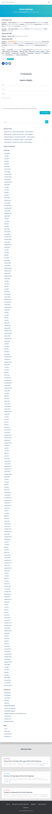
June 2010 (6, 638)
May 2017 (6, 422)
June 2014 (6, 513)
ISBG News (6, 700)
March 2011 (7, 615)
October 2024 (7, 210)
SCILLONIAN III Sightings (9, 711)
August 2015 (7, 476)
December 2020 (7, 330)
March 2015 (7, 489)
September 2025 (8, 182)
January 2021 (7, 328)
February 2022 (7, 294)
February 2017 (7, 429)
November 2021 (7, 302)
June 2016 (6, 450)
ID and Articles (7, 698)
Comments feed (7, 733)
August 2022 (7, 278)
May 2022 (6, 286)
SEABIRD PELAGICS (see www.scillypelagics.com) (15, 713)
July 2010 (6, 635)
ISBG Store (6, 703)
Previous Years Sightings (10, 708)
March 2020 (7, 354)
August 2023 (7, 247)
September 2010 (8, 630)
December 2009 (7, 654)
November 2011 (7, 594)
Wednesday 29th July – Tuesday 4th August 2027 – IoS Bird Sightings (19, 137)
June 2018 (6, 393)
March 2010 (7, 646)
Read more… (42, 764)
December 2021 (7, 299)
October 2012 (7, 565)
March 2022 (7, 291)
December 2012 (7, 560)
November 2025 (7, 176)
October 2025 (7, 179)
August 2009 (7, 664)
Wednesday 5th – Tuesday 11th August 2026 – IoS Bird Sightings (18, 134)
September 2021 (8, 307)
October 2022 (7, 273)
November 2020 (7, 333)
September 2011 (8, 599)
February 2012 (7, 586)
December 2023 (7, 236)
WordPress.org (7, 736)
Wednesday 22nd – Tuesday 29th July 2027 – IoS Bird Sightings (18, 139)
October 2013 (7, 534)
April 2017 (6, 424)
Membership (33, 804)
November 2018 (7, 382)
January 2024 (7, 234)
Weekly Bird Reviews (8, 721)
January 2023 (7, 265)
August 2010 (7, 633)
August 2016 (7, 445)
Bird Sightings (7, 695)
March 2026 (7, 166)
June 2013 (6, 544)
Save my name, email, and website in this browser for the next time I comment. (20, 108)
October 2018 (7, 385)
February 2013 (7, 555)
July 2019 (6, 367)
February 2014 (7, 523)
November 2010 (7, 625)
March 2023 (7, 260)
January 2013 (7, 557)
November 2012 (7, 562)
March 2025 (7, 197)
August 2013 (7, 539)
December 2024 (7, 205)
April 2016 (6, 456)
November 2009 (7, 656)
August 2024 (7, 216)
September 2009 (8, 662)
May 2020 (6, 349)
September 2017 (8, 411)
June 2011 (6, 607)
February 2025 (7, 200)
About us (8, 804)
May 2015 (6, 484)
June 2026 (6, 158)
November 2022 (7, 270)
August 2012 (7, 570)
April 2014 (6, 518)
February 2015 (7, 492)
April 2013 (6, 549)
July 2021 (6, 312)
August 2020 (7, 341)
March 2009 (7, 677)
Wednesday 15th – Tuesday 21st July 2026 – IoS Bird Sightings (18, 142)
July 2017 (6, 416)
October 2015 (7, 471)
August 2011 (7, 602)
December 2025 (7, 174)
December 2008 (7, 685)
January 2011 (7, 620)
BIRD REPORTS (7, 692)
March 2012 (7, 583)
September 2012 (8, 568)
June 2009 (6, 669)
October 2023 (7, 242)
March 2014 (7, 521)
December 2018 (7, 380)
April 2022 (6, 289)
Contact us (26, 807)
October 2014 (7, 502)
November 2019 (7, 356)
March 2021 (7, 322)
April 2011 (6, 612)
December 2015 (7, 466)
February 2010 (7, 649)
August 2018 (7, 390)
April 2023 (6, 257)
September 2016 (8, 442)
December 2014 (7, 497)
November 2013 (7, 531)
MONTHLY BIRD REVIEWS (9, 705)
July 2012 (6, 573)
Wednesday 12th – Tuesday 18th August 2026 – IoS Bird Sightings (18, 131)
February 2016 (7, 461)
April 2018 (6, 398)
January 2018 (7, 403)
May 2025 (6, 192)
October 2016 (7, 440)
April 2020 (6, 351)
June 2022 (6, 283)
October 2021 (7, 304)
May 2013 (6, 547)
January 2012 (7, 589)
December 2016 (7, 435)
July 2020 (6, 343)
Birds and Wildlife (42, 804)
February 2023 (7, 263)
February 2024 (7, 231)
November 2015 (7, 469)
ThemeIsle (30, 810)
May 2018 (6, 396)
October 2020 (7, 336)
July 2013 (6, 542)
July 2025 (6, 187)
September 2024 (8, 213)
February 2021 (7, 325)
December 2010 (7, 622)
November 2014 (7, 500)
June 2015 (6, 482)
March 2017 (7, 427)
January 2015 (7, 495)
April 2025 (6, 195)
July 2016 (6, 448)
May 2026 (6, 161)
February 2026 (7, 169)
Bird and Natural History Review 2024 (20, 804)
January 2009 (7, 682)
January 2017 (7, 432)
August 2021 (7, 310)
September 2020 (8, 338)
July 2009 (6, 667)
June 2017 (6, 419)
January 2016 (7, 463)
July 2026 (6, 156)
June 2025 (6, 189)
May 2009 (6, 672)
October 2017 (7, 409)
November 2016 (7, 437)
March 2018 (7, 401)
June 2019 (6, 369)
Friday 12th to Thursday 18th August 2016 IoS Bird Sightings (22, 761)
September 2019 (8, 362)
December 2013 (7, 529)
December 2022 (7, 268)
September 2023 (8, 244)
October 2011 (7, 596)
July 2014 (6, 510)
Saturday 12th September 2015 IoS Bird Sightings (19, 776)
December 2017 (7, 406)
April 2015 (6, 487)
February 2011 (7, 617)
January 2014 (7, 526)
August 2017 (7, 414)
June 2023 (6, 252)
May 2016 (6, 453)
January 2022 (7, 296)
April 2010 (6, 643)
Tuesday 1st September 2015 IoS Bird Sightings (18, 792)
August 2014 (7, 508)
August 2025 (7, 184)
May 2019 (6, 372)
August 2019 (7, 364)
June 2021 (6, 315)
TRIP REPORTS (7, 716)
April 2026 (6, 163)
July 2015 (6, 479)
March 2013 (7, 552)
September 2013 (8, 536)
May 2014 (6, 515)
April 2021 (6, 320)
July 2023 (6, 249)
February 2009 (7, 680)
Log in (5, 728)
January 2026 (7, 171)
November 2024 (7, 208)
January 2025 (7, 203)
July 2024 (6, 218)
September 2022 (8, 276)
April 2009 (6, 675)
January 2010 (7, 651)
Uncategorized (7, 718)
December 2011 (7, 591)
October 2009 (7, 659)
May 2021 (6, 317)
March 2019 (7, 375)
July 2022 (6, 281)
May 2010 (6, 641)
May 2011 (6, 609)
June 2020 (6, 346)
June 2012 (6, 575)
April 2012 (6, 581)
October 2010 (7, 628)
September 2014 (8, 505)
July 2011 (6, 604)
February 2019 (7, 377)
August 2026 (7, 153)
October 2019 (7, 359)
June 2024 (6, 221)
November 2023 (7, 239)
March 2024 (7, 229)
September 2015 (8, 474)
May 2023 (6, 255)
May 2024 (6, 223)
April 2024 (6, 226)
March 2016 (7, 458)
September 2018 (8, 388)
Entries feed (7, 731)
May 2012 (6, 578)
